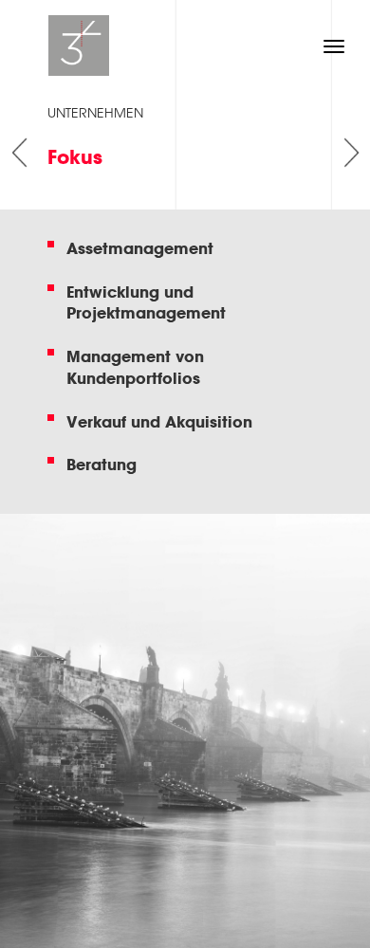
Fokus (74, 157)
